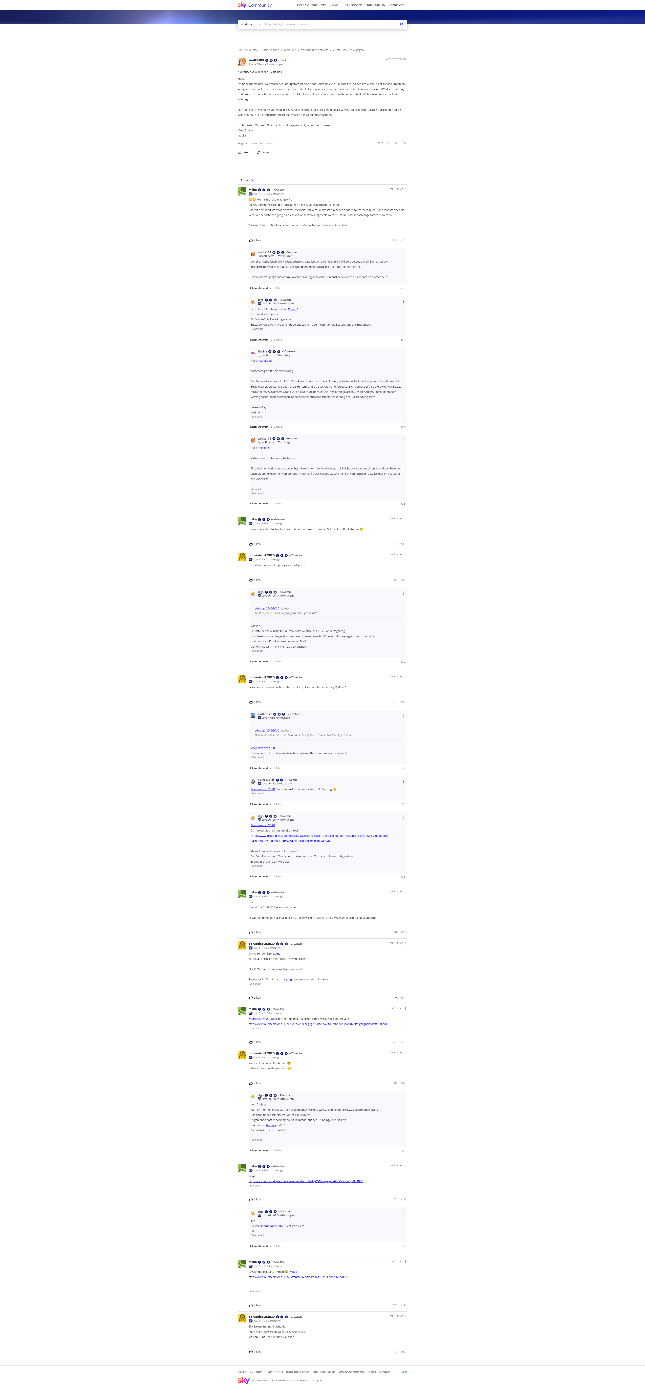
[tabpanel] (322, 771)
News (334, 5)
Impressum (384, 1372)
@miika (292, 309)
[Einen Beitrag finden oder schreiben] (402, 24)
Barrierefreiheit (275, 1372)
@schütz (271, 1125)
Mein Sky (242, 1372)
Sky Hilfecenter (257, 1372)
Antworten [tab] (247, 180)
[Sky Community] (257, 5)
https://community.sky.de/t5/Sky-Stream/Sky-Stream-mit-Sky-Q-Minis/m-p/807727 (300, 1277)
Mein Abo (290, 50)
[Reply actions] (403, 253)
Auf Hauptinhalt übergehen (16, 2)
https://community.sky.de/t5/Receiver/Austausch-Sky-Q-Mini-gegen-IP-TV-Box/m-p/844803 (306, 1181)
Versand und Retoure (314, 50)
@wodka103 (265, 360)
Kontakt (372, 1372)
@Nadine (263, 447)
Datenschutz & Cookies (323, 1372)
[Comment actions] (405, 189)
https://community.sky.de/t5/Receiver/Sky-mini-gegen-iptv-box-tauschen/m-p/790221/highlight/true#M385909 (319, 1024)
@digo (277, 953)
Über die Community (311, 5)
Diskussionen (352, 5)
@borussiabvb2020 (267, 608)
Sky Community (247, 50)
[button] (253, 288)
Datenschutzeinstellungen (352, 1372)
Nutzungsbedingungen (297, 1372)
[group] (380, 143)
